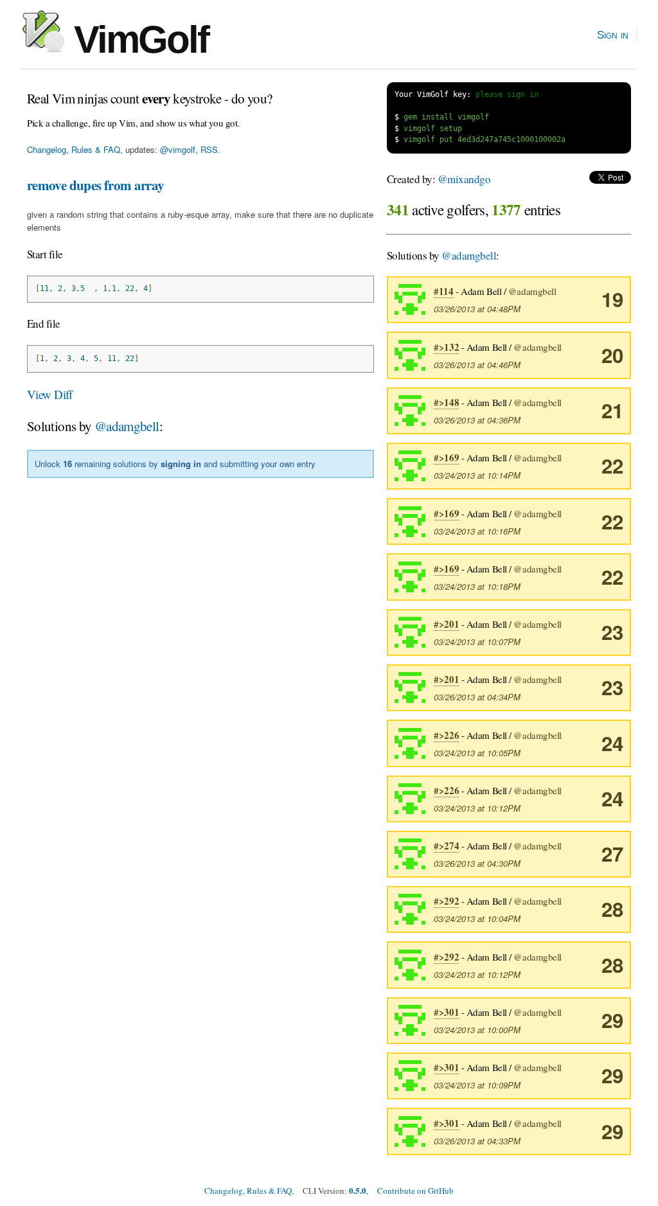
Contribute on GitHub (415, 1190)
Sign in (612, 34)
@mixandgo (464, 179)
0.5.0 (357, 1190)
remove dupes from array (95, 185)
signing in (181, 463)
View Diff (50, 394)
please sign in (507, 94)
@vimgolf (177, 149)
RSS (209, 149)
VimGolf (136, 39)
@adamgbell (126, 426)
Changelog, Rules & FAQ (73, 149)
